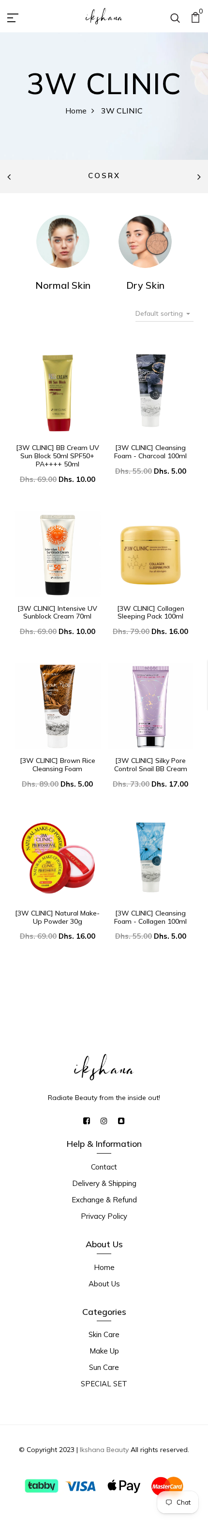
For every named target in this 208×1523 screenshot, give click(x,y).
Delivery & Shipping (104, 1183)
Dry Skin (145, 285)
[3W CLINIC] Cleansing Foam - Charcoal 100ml (150, 451)
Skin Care (104, 1334)
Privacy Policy (104, 1216)
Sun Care (104, 1367)
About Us (104, 1283)
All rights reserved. (159, 1449)
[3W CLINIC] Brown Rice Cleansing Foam (57, 764)
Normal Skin (62, 285)
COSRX (104, 175)
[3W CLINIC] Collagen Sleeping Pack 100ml (150, 612)
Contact (104, 1166)
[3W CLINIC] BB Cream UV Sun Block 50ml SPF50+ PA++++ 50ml (57, 455)
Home (76, 110)
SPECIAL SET (104, 1383)
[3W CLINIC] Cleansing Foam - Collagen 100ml (150, 917)
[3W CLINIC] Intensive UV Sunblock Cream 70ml (57, 612)
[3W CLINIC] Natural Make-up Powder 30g (57, 917)
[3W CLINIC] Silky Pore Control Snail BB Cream (150, 764)
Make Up (104, 1350)
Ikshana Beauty (104, 1449)
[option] (104, 176)
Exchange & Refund (104, 1199)
